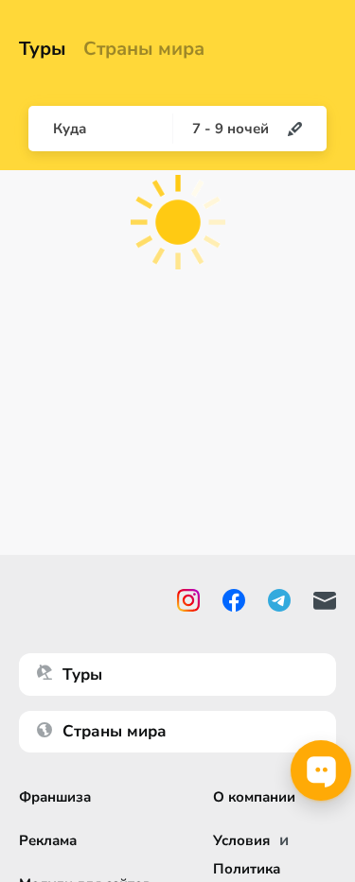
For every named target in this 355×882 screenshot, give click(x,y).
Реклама (48, 840)
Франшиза (55, 796)
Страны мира (143, 49)
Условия (241, 840)
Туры (42, 49)
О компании (254, 796)
